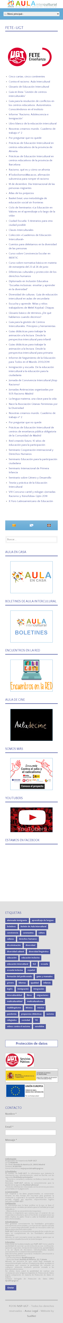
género (10, 983)
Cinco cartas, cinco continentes (27, 76)
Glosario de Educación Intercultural (29, 86)
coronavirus (28, 933)
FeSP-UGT (23, 1306)
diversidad (30, 945)
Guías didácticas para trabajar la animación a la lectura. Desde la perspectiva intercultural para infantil (30, 335)
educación (12, 958)
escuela (44, 964)
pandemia (11, 1014)
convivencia (12, 933)
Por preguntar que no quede (25, 137)
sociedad (26, 1020)
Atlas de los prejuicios (21, 193)
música (40, 1008)
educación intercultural (17, 964)
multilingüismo (14, 1008)
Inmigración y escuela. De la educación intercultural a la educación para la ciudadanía (31, 371)
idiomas (22, 983)
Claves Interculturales (21, 230)
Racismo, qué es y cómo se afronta (29, 169)
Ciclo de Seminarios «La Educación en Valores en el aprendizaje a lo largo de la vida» (32, 211)
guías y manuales (45, 976)
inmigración (23, 989)
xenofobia (39, 1026)
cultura (41, 933)
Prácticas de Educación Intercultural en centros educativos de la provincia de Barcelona (31, 160)
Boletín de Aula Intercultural (33, 926)
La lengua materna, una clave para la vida (33, 398)
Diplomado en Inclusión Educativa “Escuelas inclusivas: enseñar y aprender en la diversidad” (32, 285)
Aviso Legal (31, 1310)
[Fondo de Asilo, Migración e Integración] (24, 1097)
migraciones (42, 995)
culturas (10, 939)
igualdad (35, 983)
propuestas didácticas (31, 1014)
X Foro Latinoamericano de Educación (31, 501)
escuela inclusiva (15, 970)
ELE (34, 964)
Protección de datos (31, 1043)
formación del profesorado (19, 976)
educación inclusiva (30, 958)
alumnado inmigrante (17, 920)
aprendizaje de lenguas (43, 920)
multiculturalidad (14, 1001)
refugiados (12, 1020)
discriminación (14, 945)
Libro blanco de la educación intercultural (33, 123)
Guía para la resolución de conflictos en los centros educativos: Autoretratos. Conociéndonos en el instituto (31, 105)
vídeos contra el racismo (18, 1026)
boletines (11, 926)
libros (29, 995)
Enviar (11, 1288)
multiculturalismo (35, 1001)
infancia (47, 983)
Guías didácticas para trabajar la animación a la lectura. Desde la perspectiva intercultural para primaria (31, 348)
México (29, 1008)
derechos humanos (28, 939)
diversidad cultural (15, 951)
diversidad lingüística (38, 951)
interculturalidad (14, 995)
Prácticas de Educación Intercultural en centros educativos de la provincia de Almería (31, 147)
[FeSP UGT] (19, 1066)
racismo (50, 1014)
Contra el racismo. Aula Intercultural (29, 81)
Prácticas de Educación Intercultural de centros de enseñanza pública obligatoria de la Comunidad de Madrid (32, 431)
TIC (36, 1020)
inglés (10, 989)
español (31, 970)
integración (38, 989)
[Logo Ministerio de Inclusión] (31, 1081)
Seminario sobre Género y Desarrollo (30, 477)
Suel (31, 1316)
